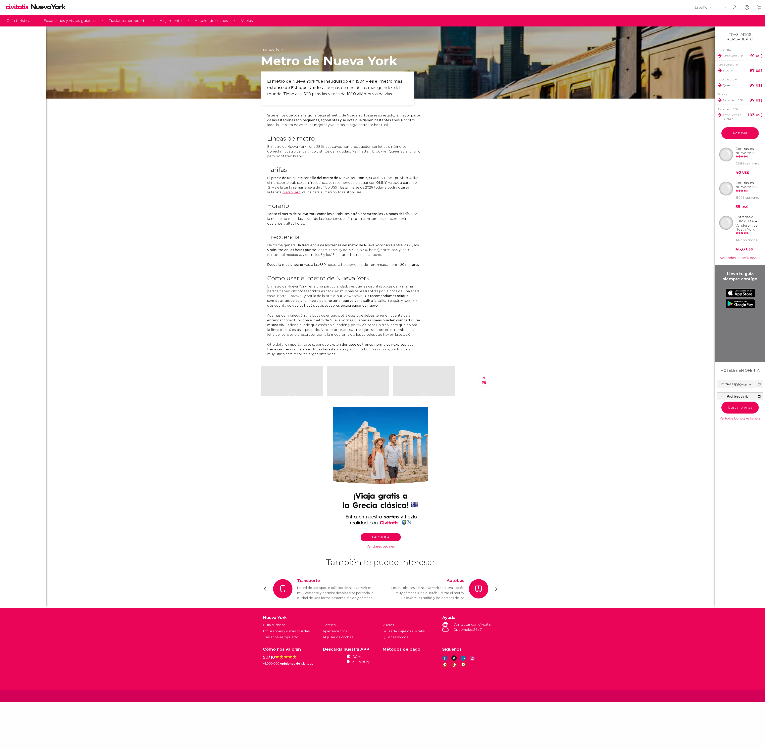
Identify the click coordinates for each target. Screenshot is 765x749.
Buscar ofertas (740, 407)
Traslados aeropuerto (128, 21)
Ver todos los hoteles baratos (740, 418)
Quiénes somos (395, 637)
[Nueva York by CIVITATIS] (18, 7)
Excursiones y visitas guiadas (70, 21)
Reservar (740, 133)
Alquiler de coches (211, 21)
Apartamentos (335, 631)
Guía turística (18, 21)
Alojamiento (171, 21)
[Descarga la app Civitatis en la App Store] (740, 292)
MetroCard (291, 192)
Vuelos (247, 21)
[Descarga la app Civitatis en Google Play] (740, 303)
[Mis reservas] (735, 7)
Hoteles (329, 625)
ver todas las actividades (740, 258)
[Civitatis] (273, 695)
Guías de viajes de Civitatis (403, 631)
